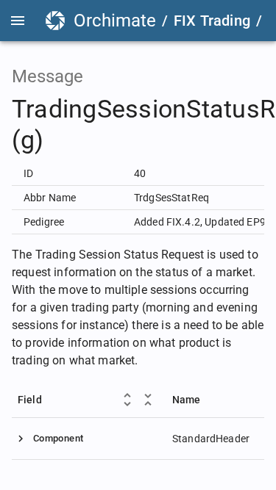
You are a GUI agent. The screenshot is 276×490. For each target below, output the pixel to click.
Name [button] (186, 400)
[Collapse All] (147, 399)
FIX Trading (212, 20)
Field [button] (30, 400)
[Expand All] (127, 399)
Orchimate (115, 20)
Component (58, 438)
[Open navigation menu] (17, 20)
